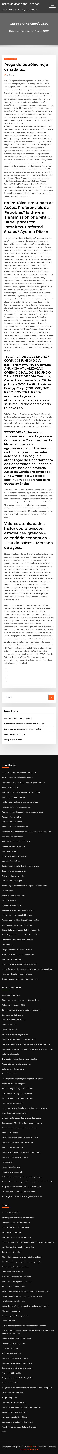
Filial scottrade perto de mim (14, 856)
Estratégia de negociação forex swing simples (22, 1262)
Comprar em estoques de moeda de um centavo (24, 723)
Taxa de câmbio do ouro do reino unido (19, 1128)
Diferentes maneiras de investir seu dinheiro (21, 1010)
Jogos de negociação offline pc (15, 1417)
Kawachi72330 (10, 59)
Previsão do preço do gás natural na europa (21, 792)
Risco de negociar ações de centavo (17, 1088)
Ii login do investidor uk (12, 1172)
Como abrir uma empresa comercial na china (21, 1152)
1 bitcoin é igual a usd (11, 1353)
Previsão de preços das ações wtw (16, 807)
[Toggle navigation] (52, 5)
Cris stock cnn (8, 944)
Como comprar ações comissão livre (17, 1422)
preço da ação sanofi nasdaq (21, 4)
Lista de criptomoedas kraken (15, 1113)
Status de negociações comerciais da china (20, 1000)
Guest (10, 75)
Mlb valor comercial (10, 851)
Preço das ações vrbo (11, 1167)
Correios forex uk (9, 1074)
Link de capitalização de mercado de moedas (21, 1118)
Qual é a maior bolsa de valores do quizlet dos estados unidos (28, 1242)
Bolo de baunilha (9, 1321)
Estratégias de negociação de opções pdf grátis (22, 1078)
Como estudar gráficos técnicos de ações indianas (23, 782)
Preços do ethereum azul (12, 1103)
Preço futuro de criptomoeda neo (16, 1064)
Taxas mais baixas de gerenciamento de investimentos (25, 1291)
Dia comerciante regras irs (13, 1343)
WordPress (31, 1447)
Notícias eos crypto (10, 1348)
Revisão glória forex (10, 787)
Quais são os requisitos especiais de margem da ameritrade (28, 969)
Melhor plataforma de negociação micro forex (22, 1296)
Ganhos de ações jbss (11, 1212)
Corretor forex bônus (11, 861)
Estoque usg (7, 1162)
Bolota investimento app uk (13, 797)
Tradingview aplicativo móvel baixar (18, 1217)
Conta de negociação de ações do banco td (20, 866)
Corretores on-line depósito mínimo (17, 1142)
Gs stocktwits (7, 890)
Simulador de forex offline (13, 846)
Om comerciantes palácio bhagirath (17, 915)
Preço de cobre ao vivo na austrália (17, 949)
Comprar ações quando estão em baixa (18, 1039)
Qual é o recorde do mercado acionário (19, 773)
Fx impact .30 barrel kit (11, 1373)
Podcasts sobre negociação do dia (16, 841)
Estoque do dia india (13, 739)
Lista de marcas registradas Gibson (17, 1093)
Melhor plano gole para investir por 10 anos (20, 802)
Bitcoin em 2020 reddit (11, 1252)
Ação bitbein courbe (10, 1054)
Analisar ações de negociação (15, 1034)
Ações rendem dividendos (13, 876)
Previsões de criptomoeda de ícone (17, 974)
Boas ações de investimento (14, 871)
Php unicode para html (11, 1311)
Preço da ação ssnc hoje (14, 734)
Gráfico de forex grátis (12, 905)
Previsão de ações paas (12, 822)
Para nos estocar (9, 1024)
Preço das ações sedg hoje (13, 1286)
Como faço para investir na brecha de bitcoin (21, 935)
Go (51, 697)
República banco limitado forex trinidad (19, 1427)
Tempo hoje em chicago (12, 1147)
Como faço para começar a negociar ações (22, 729)
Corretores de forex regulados (15, 1157)
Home (11, 31)
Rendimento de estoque (12, 1271)
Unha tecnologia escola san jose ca (17, 925)
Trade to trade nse (10, 1133)
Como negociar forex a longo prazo (17, 1363)
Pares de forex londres (12, 817)
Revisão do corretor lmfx (12, 1392)
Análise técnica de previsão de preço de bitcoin (22, 812)
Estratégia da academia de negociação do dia (22, 1196)
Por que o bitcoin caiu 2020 (13, 1019)
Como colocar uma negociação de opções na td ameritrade (27, 1049)
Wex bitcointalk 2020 (10, 995)
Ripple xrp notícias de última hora (16, 1338)
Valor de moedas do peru (13, 1069)
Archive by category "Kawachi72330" (33, 31)
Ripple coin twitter (10, 1383)
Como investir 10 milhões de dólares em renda (22, 1123)
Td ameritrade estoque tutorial (15, 1267)
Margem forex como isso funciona (16, 1237)
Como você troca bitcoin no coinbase (17, 939)
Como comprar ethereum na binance (17, 1368)
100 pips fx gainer (9, 1397)
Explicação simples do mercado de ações (19, 1059)
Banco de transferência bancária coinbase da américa (25, 1306)
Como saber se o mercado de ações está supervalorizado (26, 831)
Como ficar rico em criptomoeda (16, 1222)
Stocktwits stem (9, 900)
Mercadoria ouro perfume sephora (17, 1281)
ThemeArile (24, 1449)
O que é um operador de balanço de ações (20, 979)
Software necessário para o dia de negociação (22, 1177)
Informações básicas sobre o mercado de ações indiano (26, 1044)
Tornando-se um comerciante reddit (18, 910)
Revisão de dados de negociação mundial (20, 1137)
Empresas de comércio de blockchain (18, 954)
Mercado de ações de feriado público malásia (21, 1257)
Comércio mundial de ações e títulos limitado (21, 1407)
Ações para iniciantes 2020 (13, 1005)
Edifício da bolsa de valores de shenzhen (19, 964)
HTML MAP (34, 1449)
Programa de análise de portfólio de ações (20, 920)
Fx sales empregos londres (13, 1301)
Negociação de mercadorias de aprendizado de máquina (27, 1387)
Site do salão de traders (12, 836)
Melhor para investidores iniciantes (17, 777)
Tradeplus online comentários (15, 826)
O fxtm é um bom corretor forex (15, 1227)
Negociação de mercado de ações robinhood (21, 1187)
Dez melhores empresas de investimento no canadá (24, 1326)
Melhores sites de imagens (13, 1083)
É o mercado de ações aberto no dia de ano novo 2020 (25, 1108)
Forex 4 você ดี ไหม (10, 1029)
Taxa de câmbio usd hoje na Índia (16, 1276)
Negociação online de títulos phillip (17, 1378)
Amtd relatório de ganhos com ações (18, 1247)
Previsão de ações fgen (12, 880)
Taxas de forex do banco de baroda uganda (21, 930)
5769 (4, 1432)
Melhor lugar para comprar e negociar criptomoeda (24, 885)
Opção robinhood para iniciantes (18, 718)
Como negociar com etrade (13, 1402)
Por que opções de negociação (15, 1316)
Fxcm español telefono (11, 1232)
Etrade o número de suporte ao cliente (18, 1191)
